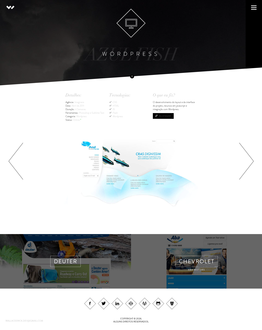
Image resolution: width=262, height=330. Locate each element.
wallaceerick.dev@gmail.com (24, 321)
